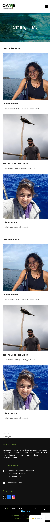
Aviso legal (15, 515)
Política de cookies (21, 518)
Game (9, 509)
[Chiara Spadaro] (25, 196)
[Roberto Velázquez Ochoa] (25, 137)
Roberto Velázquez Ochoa (15, 164)
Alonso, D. (7, 436)
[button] (46, 6)
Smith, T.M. (7, 433)
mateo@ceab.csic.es (16, 482)
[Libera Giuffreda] (25, 76)
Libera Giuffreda (10, 103)
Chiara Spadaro (10, 222)
